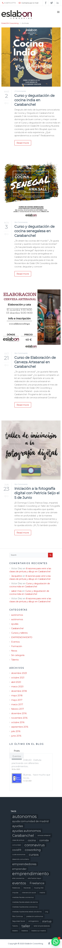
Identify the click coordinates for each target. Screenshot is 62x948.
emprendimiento (30, 873)
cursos (33, 854)
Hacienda (27, 888)
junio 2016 (16, 735)
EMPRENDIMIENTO (21, 637)
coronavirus (35, 845)
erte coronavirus (18, 878)
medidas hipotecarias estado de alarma (27, 912)
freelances (16, 888)
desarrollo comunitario (20, 859)
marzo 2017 (17, 704)
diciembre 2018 (19, 691)
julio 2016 (15, 731)
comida (44, 840)
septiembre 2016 (19, 727)
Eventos (15, 642)
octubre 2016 (17, 722)
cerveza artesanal (43, 835)
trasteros (24, 931)
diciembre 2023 (19, 673)
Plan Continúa (17, 916)
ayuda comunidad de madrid (30, 821)
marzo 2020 (17, 686)
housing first (38, 888)
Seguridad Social (18, 921)
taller (25, 926)
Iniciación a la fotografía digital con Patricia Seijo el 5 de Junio (37, 492)
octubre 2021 (17, 677)
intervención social (29, 893)
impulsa (15, 893)
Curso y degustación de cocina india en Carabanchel (34, 100)
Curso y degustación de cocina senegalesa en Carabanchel (34, 230)
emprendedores (24, 864)
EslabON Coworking (10, 23)
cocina (32, 840)
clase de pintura (18, 840)
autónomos (17, 615)
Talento (15, 659)
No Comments (20, 222)
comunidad (16, 845)
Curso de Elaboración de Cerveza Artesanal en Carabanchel (35, 362)
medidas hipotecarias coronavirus (24, 907)
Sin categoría (17, 655)
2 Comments (20, 91)
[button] (55, 941)
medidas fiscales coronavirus (23, 897)
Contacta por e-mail (29, 3)
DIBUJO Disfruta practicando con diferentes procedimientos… (26, 763)
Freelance (37, 883)
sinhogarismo (34, 921)
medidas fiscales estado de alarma (25, 902)
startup (46, 921)
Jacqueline (16, 576)
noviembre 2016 (19, 718)
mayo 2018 (16, 695)
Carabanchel (17, 628)
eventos (19, 883)
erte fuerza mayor (34, 878)
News (14, 650)
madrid (42, 893)
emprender (19, 868)
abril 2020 (16, 682)
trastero (15, 931)
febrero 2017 (17, 709)
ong (46, 912)
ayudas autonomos (26, 831)
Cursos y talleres (19, 633)
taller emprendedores (42, 926)
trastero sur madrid (38, 931)
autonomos (24, 816)
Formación (16, 646)
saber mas (16, 591)
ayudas (14, 624)
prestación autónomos (34, 916)
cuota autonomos (18, 854)
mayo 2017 (16, 700)
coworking (33, 850)
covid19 (16, 849)
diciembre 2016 (19, 713)
